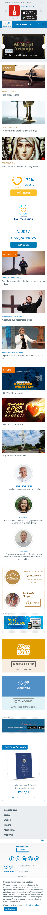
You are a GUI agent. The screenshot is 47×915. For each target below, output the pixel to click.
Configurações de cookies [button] (14, 905)
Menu (38, 24)
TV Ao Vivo (25, 701)
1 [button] (13, 18)
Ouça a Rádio (25, 664)
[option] (23, 13)
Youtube (24, 859)
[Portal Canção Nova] (7, 24)
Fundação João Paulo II (25, 866)
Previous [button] (6, 12)
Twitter (18, 859)
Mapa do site (21, 877)
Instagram (30, 859)
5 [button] (34, 18)
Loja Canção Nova (15, 747)
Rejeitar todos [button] (32, 905)
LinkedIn (37, 859)
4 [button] (29, 18)
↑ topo (41, 840)
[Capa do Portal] (23, 25)
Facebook (12, 859)
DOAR (26, 192)
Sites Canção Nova (43, 24)
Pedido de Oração (23, 871)
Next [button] (40, 12)
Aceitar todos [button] (10, 909)
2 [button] (18, 18)
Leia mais (17, 901)
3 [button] (23, 18)
